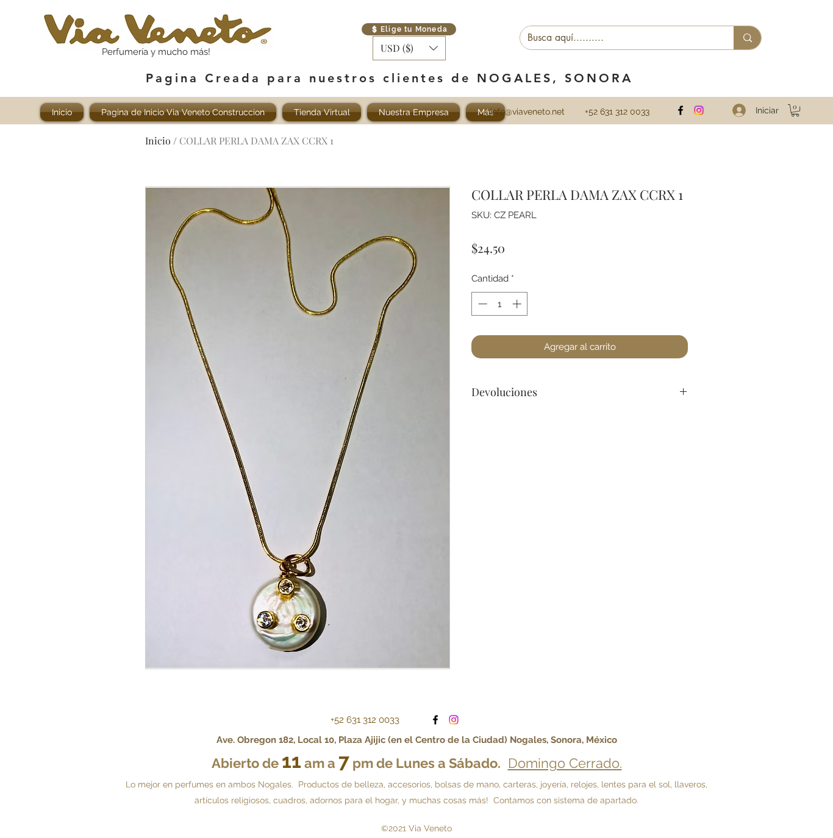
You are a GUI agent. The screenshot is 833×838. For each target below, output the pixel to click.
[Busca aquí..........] (747, 37)
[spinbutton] (500, 304)
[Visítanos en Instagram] (699, 110)
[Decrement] (481, 304)
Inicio (158, 140)
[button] (409, 48)
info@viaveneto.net (527, 111)
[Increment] (518, 304)
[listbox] (409, 48)
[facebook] (680, 110)
